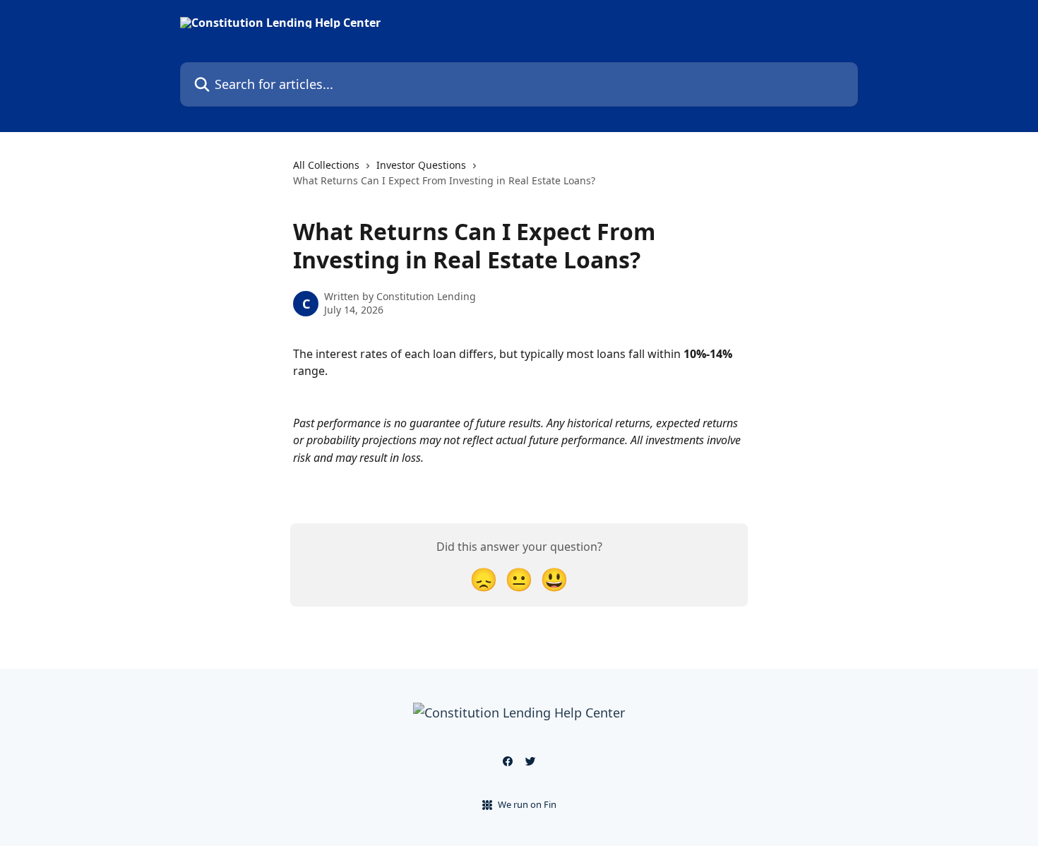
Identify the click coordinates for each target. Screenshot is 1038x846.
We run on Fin (527, 804)
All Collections (326, 165)
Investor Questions (421, 165)
